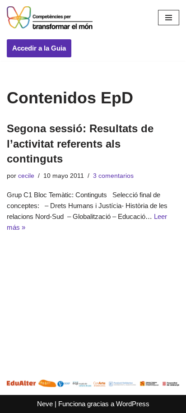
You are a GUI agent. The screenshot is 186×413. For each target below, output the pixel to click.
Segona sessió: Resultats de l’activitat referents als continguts (80, 143)
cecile (26, 175)
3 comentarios (113, 175)
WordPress (132, 404)
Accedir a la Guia (39, 48)
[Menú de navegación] (168, 17)
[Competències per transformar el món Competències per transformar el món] (50, 17)
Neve (45, 404)
